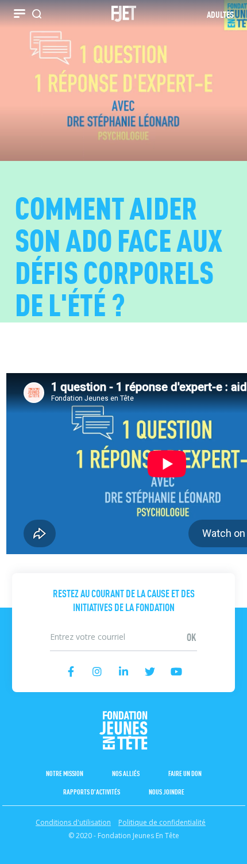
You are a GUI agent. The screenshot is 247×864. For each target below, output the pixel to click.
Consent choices (30, 858)
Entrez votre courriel (123, 625)
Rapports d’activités (91, 791)
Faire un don (185, 773)
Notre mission (64, 773)
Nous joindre (166, 791)
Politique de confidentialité (162, 822)
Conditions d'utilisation (73, 822)
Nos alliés (126, 773)
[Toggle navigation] (19, 13)
